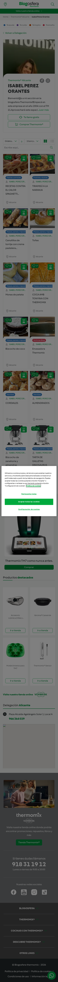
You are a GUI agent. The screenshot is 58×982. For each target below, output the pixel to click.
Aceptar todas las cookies (29, 502)
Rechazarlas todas (29, 494)
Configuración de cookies (29, 509)
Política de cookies (33, 486)
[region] (29, 491)
